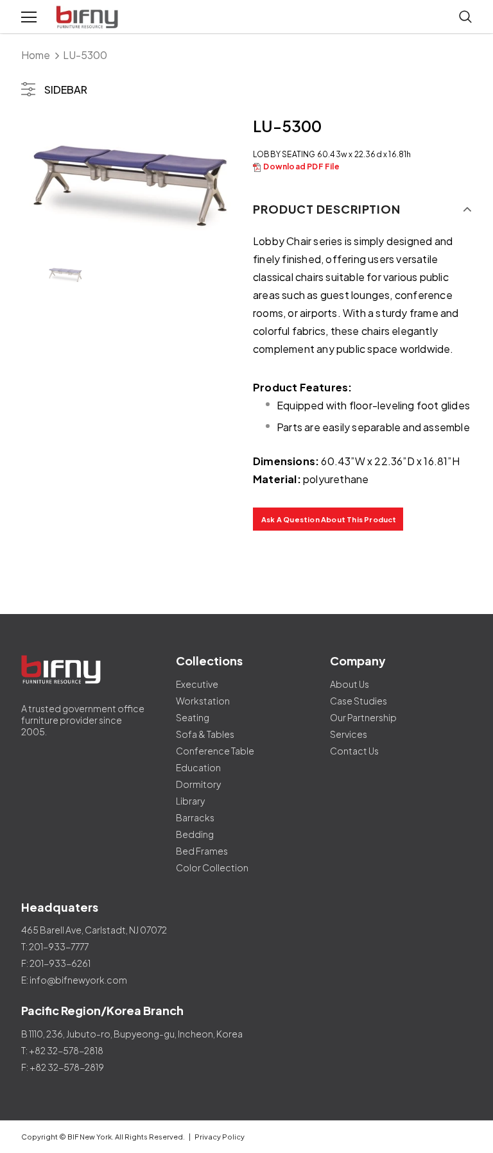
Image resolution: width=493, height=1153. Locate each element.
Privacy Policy (220, 1136)
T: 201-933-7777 (55, 946)
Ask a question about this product (329, 519)
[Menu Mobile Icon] (29, 17)
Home (35, 55)
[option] (130, 177)
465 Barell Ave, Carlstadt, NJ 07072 (94, 929)
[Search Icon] (465, 17)
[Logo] (88, 17)
